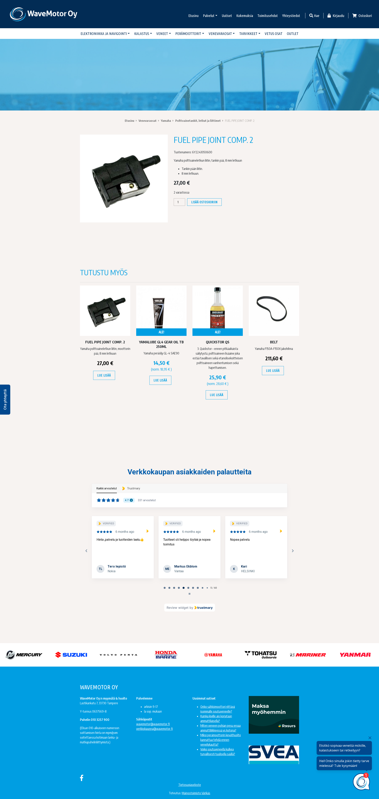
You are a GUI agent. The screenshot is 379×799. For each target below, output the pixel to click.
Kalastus (141, 33)
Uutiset (227, 15)
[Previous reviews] (86, 551)
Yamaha (166, 120)
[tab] (164, 587)
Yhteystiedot (291, 15)
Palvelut (208, 15)
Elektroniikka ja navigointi (104, 33)
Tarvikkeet (248, 33)
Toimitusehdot (267, 15)
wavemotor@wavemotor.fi (153, 724)
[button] (5, 400)
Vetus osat (273, 33)
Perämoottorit (188, 33)
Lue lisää (104, 375)
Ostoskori (365, 15)
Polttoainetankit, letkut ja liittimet (198, 120)
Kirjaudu (338, 15)
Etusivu (193, 15)
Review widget (178, 608)
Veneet (162, 33)
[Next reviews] (292, 551)
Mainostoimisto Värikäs (196, 793)
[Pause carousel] (189, 594)
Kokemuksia (244, 15)
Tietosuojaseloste (189, 785)
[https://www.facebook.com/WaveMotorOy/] (81, 778)
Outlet (292, 33)
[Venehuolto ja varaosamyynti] (44, 14)
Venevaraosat (220, 33)
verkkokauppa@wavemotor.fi (154, 729)
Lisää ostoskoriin (204, 202)
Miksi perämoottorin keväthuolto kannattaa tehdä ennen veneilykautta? (220, 740)
